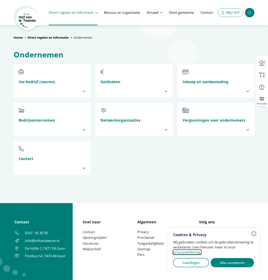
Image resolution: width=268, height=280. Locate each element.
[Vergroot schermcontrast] (261, 87)
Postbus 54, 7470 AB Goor (45, 256)
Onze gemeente (181, 12)
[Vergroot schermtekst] (261, 75)
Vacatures (91, 243)
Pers (140, 254)
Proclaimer (146, 237)
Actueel (152, 12)
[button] (261, 62)
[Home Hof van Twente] (26, 17)
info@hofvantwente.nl (42, 240)
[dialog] (214, 250)
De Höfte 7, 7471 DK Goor (45, 248)
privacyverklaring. (187, 252)
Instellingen (191, 263)
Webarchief (92, 249)
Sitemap (143, 249)
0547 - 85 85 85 (36, 233)
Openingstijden (95, 237)
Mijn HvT (233, 12)
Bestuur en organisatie (122, 12)
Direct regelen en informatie (71, 12)
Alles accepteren (232, 263)
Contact (207, 12)
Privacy (143, 232)
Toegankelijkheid (150, 243)
